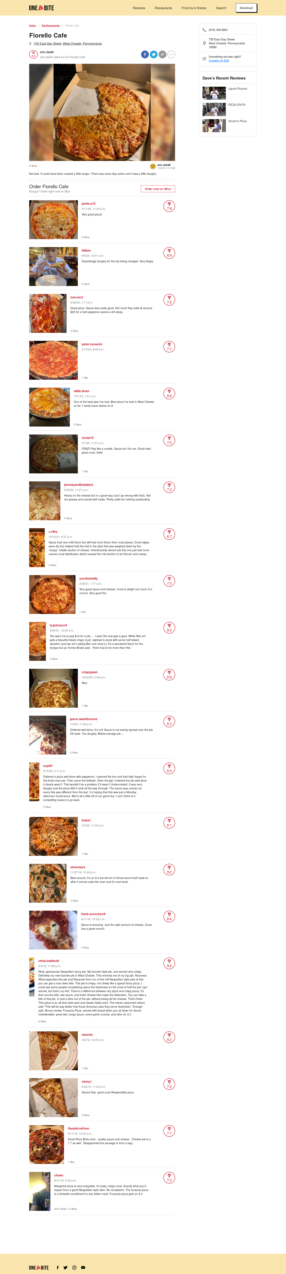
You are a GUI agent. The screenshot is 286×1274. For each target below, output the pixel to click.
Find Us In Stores (194, 8)
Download (246, 8)
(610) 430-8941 (218, 30)
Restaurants (163, 8)
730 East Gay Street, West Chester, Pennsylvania (68, 43)
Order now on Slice (158, 189)
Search (221, 8)
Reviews (139, 8)
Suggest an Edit (219, 60)
